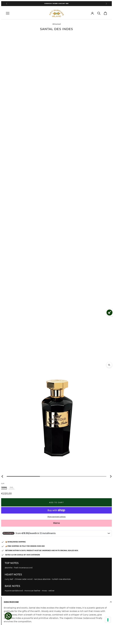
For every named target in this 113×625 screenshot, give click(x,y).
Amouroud (57, 24)
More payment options (56, 517)
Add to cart (56, 503)
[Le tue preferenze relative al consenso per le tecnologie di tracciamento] (108, 620)
